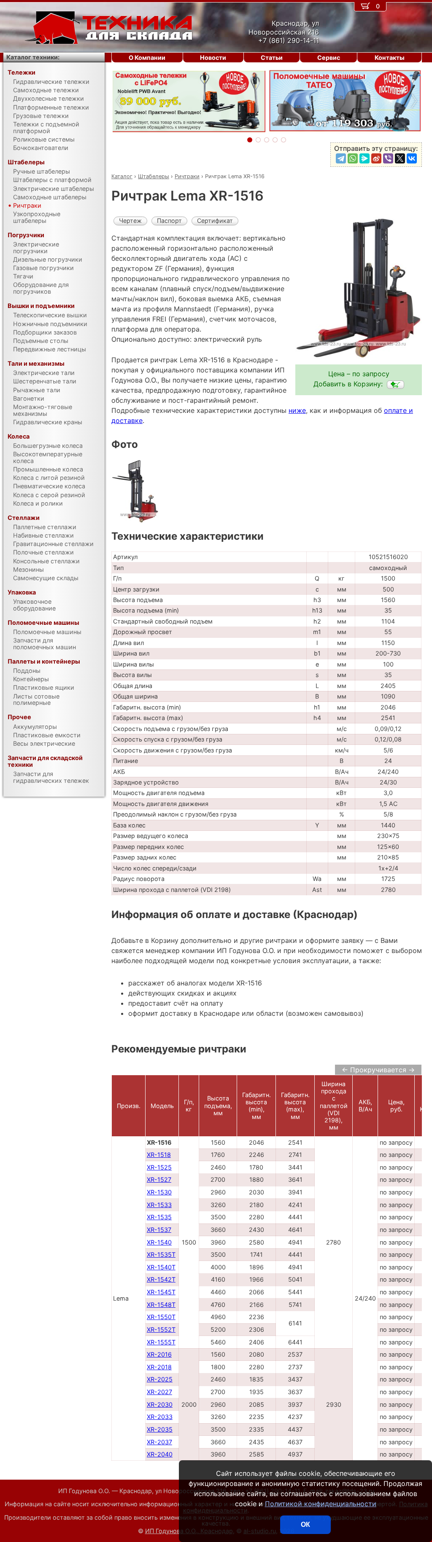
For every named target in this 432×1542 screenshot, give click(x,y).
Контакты (390, 57)
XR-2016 (159, 1354)
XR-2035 (160, 1429)
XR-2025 (160, 1379)
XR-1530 (159, 1192)
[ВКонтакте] (412, 158)
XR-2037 (159, 1442)
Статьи (272, 57)
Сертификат (215, 220)
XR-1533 (159, 1204)
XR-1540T (161, 1267)
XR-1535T (161, 1254)
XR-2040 (160, 1454)
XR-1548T (161, 1304)
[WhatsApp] (353, 158)
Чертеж (130, 220)
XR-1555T (161, 1342)
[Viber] (388, 158)
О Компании (147, 57)
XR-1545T (161, 1292)
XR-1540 (159, 1242)
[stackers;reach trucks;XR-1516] (395, 384)
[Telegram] (341, 158)
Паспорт (169, 220)
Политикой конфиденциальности (320, 1503)
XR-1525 (159, 1167)
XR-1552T (161, 1329)
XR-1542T (161, 1279)
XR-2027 (159, 1391)
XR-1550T (161, 1316)
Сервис (328, 57)
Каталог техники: (32, 57)
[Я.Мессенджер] (364, 158)
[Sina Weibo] (376, 158)
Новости (213, 57)
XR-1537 (159, 1229)
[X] (400, 158)
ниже (297, 410)
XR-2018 (159, 1367)
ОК (305, 1524)
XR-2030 (160, 1404)
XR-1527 (159, 1179)
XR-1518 (159, 1154)
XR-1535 (159, 1217)
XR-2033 (160, 1416)
